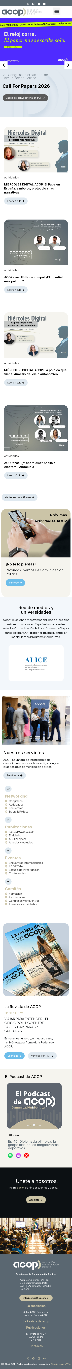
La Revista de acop (36, 1321)
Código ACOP (41, 1315)
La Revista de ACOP (36, 1334)
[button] (56, 11)
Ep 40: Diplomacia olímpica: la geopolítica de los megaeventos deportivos (33, 1144)
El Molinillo (36, 1340)
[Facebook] (33, 4)
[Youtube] (44, 4)
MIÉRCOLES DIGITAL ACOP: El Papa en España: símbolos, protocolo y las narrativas (32, 188)
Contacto (36, 1346)
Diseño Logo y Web (61, 1364)
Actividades (11, 177)
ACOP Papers (36, 1337)
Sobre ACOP (29, 1312)
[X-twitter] (27, 4)
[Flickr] (39, 4)
